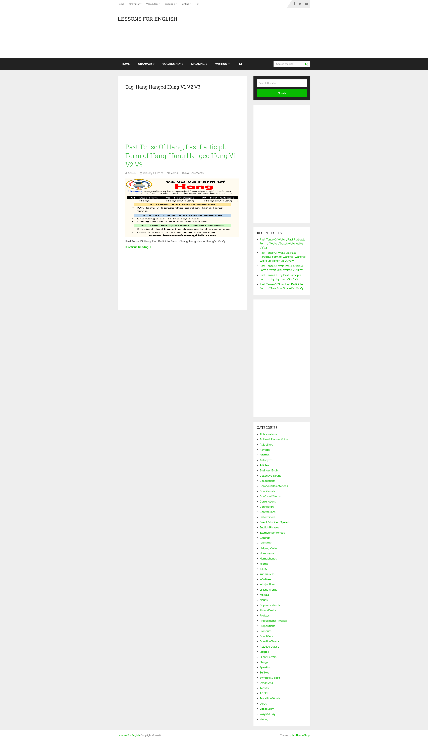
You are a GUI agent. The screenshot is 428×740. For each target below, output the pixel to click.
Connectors (267, 506)
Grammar (134, 4)
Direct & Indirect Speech (275, 522)
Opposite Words (270, 605)
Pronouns (266, 631)
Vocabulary (152, 4)
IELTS (263, 569)
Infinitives (265, 579)
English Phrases (269, 527)
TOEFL (264, 693)
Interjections (267, 584)
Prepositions (267, 626)
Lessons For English (147, 18)
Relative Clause (269, 646)
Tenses (264, 688)
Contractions (268, 512)
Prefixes (265, 615)
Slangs (264, 662)
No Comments (194, 173)
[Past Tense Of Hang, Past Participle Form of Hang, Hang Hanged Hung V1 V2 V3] (182, 207)
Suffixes (264, 672)
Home (121, 4)
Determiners (267, 517)
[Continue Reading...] (138, 247)
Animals (265, 455)
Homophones (268, 558)
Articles (264, 465)
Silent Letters (268, 657)
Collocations (267, 480)
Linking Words (268, 589)
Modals (264, 594)
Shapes (264, 651)
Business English (270, 470)
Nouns (264, 600)
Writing (185, 4)
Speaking (170, 4)
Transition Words (270, 698)
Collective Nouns (270, 475)
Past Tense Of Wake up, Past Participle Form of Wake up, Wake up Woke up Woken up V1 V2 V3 (283, 256)
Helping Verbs (268, 548)
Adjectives (266, 444)
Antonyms (266, 460)
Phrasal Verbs (268, 610)
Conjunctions (268, 501)
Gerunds (265, 537)
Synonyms (266, 683)
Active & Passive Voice (274, 439)
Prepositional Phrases (273, 620)
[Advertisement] (280, 34)
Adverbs (265, 449)
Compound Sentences (274, 486)
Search (307, 64)
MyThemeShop (301, 735)
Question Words (270, 641)
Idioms (264, 563)
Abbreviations (268, 434)
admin (132, 173)
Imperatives (267, 574)
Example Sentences (272, 532)
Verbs (174, 173)
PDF (198, 4)
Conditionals (267, 491)
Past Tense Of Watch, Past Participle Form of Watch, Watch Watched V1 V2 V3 (282, 243)
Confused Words (270, 496)
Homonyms (267, 553)
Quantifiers (266, 636)
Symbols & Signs (270, 677)
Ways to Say (267, 714)
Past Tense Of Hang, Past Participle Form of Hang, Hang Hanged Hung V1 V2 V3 (180, 156)
